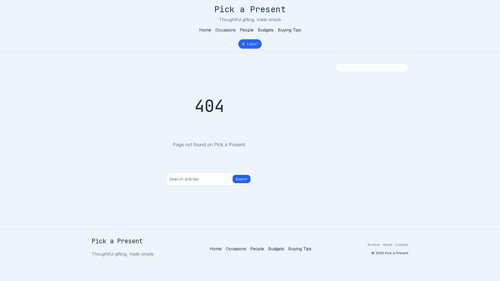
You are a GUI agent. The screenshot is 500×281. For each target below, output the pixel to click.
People (247, 30)
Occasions (225, 30)
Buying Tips (289, 30)
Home (205, 30)
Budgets (266, 30)
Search (241, 179)
